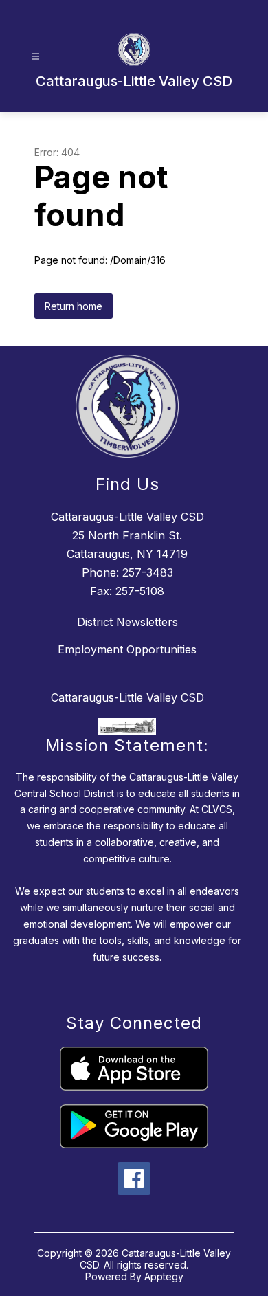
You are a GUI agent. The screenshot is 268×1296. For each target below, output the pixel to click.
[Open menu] (35, 57)
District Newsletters (127, 622)
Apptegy (163, 1276)
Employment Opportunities (127, 649)
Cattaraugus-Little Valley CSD (127, 697)
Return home (73, 306)
